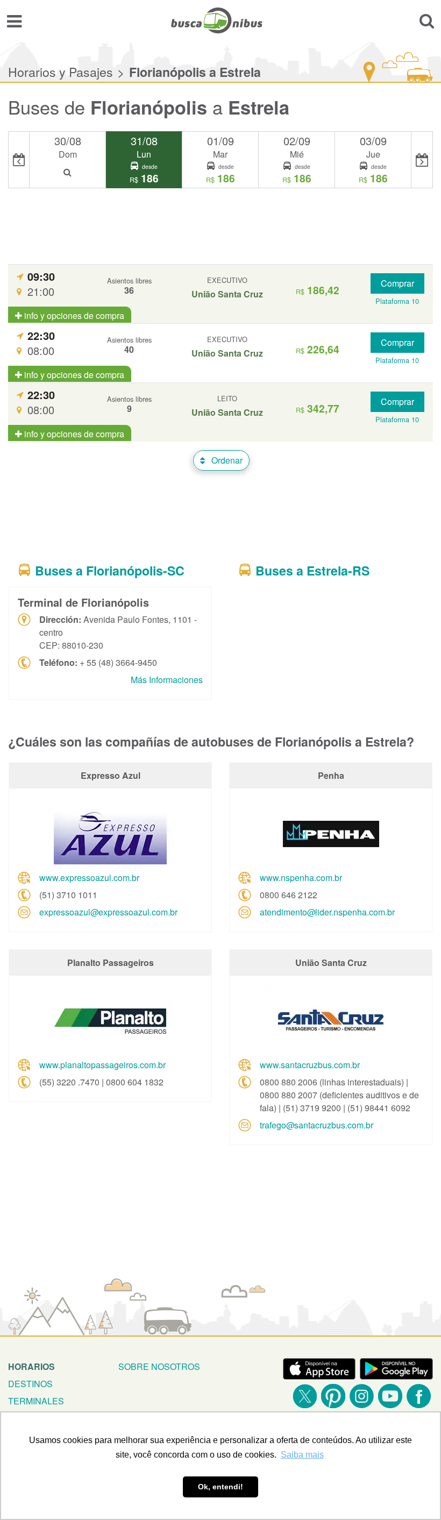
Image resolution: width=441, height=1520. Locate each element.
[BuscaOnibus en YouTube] (390, 1396)
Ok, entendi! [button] (220, 1486)
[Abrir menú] (14, 20)
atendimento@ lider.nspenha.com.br (327, 912)
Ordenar (226, 460)
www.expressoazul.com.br (89, 877)
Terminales (36, 1401)
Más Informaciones (167, 679)
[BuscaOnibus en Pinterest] (333, 1396)
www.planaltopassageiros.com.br (102, 1065)
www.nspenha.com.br (301, 877)
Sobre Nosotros (159, 1366)
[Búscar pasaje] (426, 20)
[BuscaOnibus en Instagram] (361, 1396)
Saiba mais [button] (302, 1454)
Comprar (397, 283)
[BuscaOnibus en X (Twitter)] (304, 1396)
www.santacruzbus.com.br (310, 1065)
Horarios (31, 1366)
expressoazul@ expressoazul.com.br (108, 912)
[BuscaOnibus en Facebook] (418, 1396)
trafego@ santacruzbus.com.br (316, 1125)
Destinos (30, 1383)
